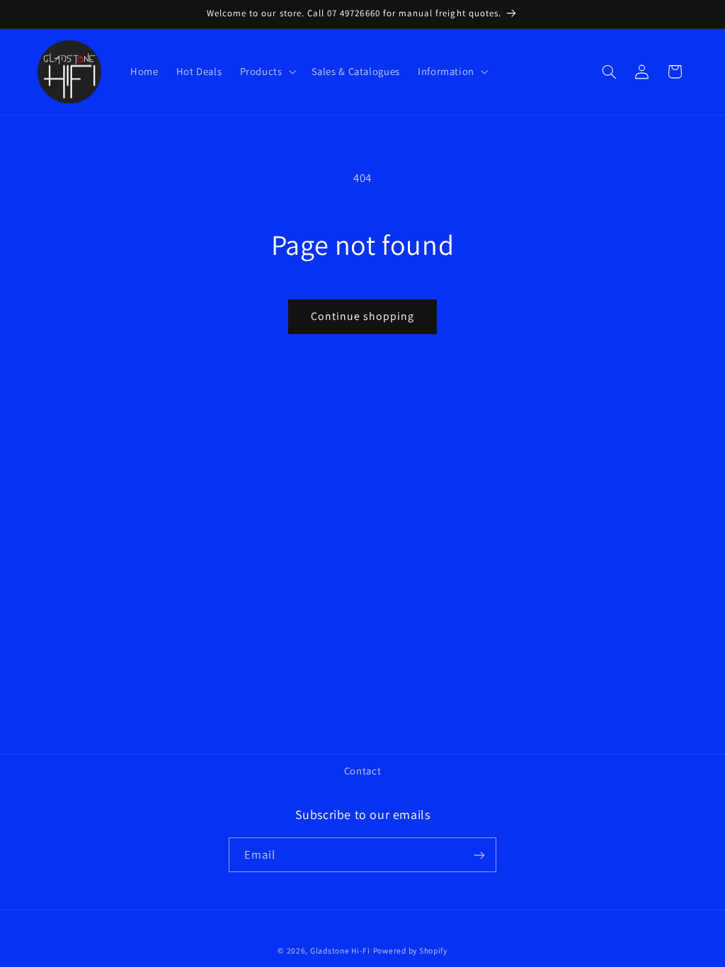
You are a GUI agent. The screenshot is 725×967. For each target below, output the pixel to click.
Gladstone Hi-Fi (340, 950)
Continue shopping (363, 316)
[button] (266, 71)
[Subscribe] (479, 854)
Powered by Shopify (410, 950)
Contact (362, 770)
